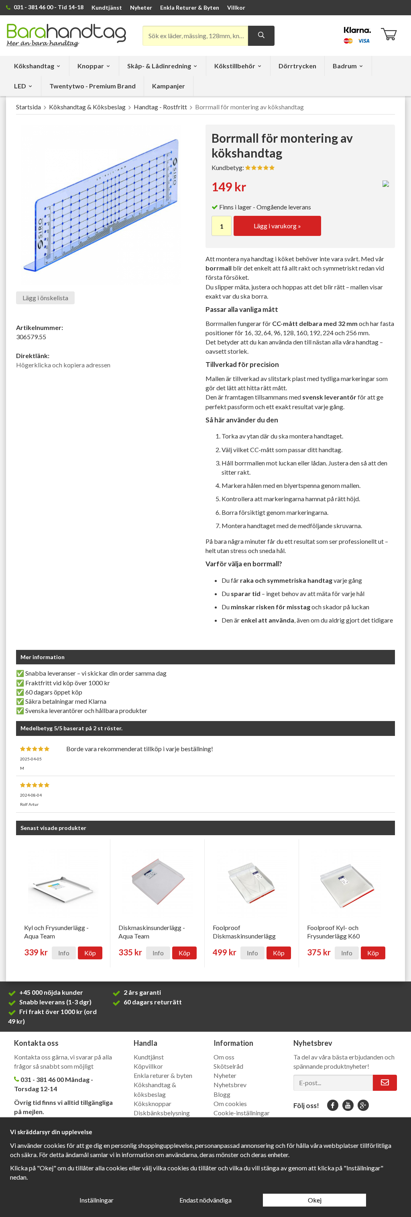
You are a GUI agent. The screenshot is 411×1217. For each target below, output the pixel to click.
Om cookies (230, 1103)
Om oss (224, 1057)
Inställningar (96, 1200)
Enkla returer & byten (163, 1075)
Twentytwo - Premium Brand (92, 86)
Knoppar (90, 66)
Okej (314, 1200)
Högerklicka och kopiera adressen (63, 365)
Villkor (236, 7)
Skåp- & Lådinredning (159, 66)
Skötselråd (228, 1066)
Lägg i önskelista (45, 297)
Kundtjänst (107, 7)
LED (20, 86)
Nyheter (141, 7)
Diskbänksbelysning (162, 1113)
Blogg (222, 1094)
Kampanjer (168, 86)
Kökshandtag (34, 66)
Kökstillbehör (234, 66)
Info (63, 953)
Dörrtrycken (297, 66)
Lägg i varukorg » (277, 225)
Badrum (345, 66)
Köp (90, 953)
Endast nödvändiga (205, 1200)
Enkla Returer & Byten (189, 7)
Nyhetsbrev (230, 1084)
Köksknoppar (152, 1103)
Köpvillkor (148, 1066)
